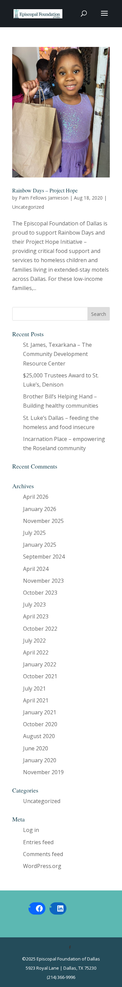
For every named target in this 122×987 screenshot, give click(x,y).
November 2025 (43, 521)
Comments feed (43, 854)
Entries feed (38, 842)
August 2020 (39, 736)
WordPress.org (42, 866)
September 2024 (44, 556)
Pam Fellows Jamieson (43, 197)
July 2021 (34, 688)
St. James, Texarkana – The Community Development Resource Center (57, 354)
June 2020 (35, 748)
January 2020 (39, 760)
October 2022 (40, 628)
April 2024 (35, 569)
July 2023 (34, 604)
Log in (31, 830)
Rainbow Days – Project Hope (45, 190)
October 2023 (40, 592)
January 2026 (39, 509)
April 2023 (35, 616)
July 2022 (34, 640)
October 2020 (40, 724)
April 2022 (35, 652)
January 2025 (39, 544)
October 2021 (40, 676)
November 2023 (43, 580)
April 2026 (35, 496)
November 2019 (43, 772)
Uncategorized (28, 207)
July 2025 (34, 533)
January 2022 (39, 664)
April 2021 (35, 700)
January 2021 (39, 712)
